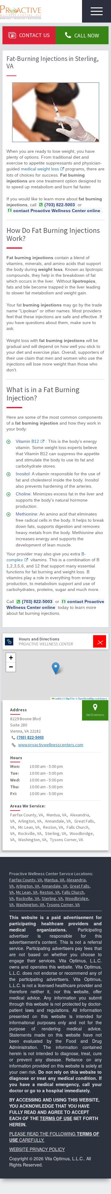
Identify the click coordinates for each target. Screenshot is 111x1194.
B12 (35, 441)
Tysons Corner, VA (63, 904)
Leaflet (57, 698)
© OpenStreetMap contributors (91, 698)
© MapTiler (69, 698)
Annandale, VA (55, 886)
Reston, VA (50, 892)
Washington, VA (30, 904)
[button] (56, 668)
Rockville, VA (27, 898)
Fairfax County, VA (25, 880)
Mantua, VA (54, 880)
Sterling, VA (52, 898)
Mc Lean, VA (27, 892)
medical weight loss (40, 168)
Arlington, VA (27, 886)
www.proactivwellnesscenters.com (50, 744)
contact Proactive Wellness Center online (56, 210)
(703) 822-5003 (30, 737)
